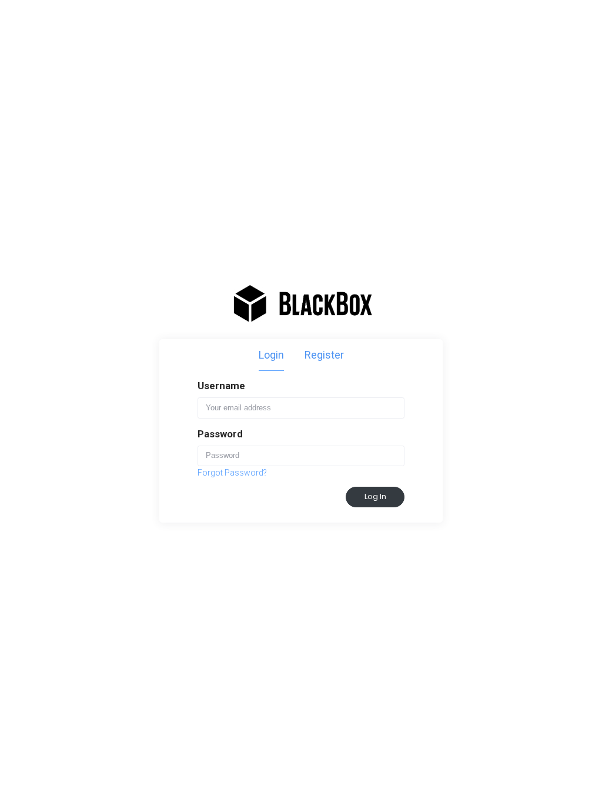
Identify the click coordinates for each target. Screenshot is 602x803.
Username (221, 386)
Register (324, 355)
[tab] (271, 355)
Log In (375, 496)
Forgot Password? (232, 472)
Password (220, 434)
